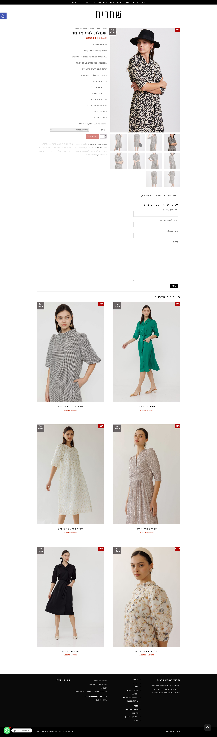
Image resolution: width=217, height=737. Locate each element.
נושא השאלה (172, 231)
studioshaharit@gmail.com (96, 696)
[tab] (166, 195)
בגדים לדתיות (62, 148)
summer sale (81, 144)
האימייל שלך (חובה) (169, 220)
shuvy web (59, 732)
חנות (98, 29)
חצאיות (135, 687)
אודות (136, 706)
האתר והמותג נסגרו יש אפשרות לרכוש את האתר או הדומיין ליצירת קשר (108, 2)
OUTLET (135, 694)
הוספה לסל (92, 136)
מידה (103, 130)
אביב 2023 (47, 144)
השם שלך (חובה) (170, 209)
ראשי (105, 29)
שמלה (98, 151)
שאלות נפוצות (132, 701)
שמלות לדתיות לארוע (53, 151)
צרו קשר (135, 713)
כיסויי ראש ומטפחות (130, 697)
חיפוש (136, 720)
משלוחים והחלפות (131, 709)
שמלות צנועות (91, 155)
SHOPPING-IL (69, 144)
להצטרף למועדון (131, 716)
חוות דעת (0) (146, 195)
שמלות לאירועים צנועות (72, 151)
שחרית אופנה (50, 148)
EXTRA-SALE (57, 144)
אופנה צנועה (91, 148)
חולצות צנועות (132, 690)
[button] (3, 16)
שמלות (92, 29)
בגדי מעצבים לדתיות (77, 148)
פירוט (175, 242)
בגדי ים (135, 683)
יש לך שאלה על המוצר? (166, 195)
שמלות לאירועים (88, 151)
